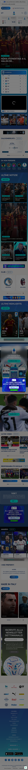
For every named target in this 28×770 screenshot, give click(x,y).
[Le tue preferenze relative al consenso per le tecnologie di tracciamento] (25, 767)
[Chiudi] (24, 380)
